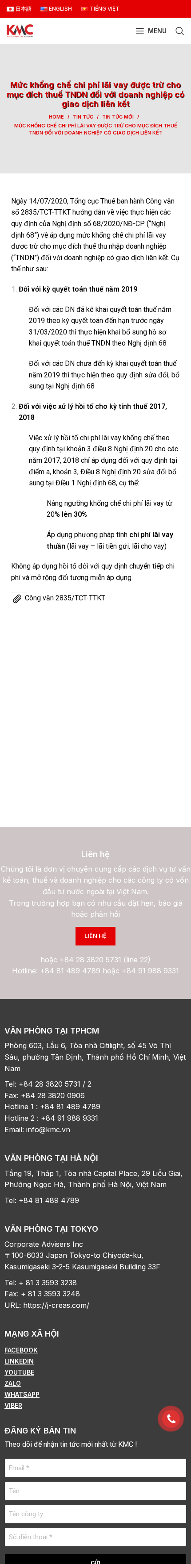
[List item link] (95, 1350)
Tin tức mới (118, 117)
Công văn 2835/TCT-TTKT (65, 598)
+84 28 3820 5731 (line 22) (105, 959)
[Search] (180, 31)
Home (56, 117)
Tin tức (83, 117)
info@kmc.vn (49, 1129)
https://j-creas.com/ (56, 1305)
